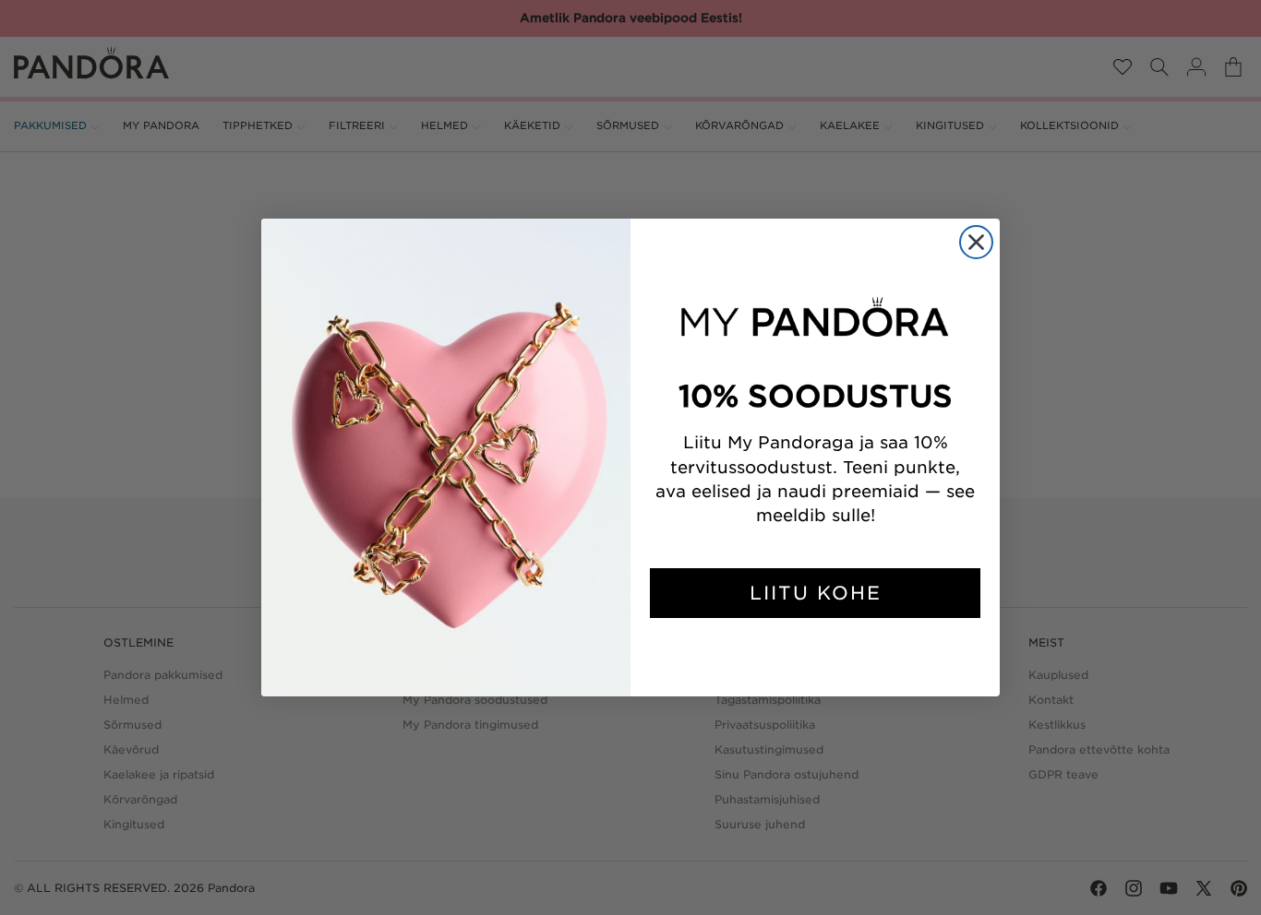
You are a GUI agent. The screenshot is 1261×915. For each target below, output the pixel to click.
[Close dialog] (976, 242)
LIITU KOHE (816, 593)
